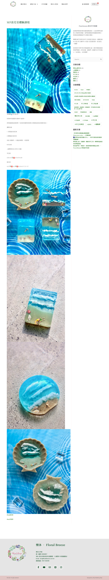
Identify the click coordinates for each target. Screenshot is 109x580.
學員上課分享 (77, 68)
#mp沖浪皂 (10, 519)
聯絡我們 (65, 4)
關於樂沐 (24, 4)
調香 (74, 81)
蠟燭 (74, 79)
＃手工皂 (94, 120)
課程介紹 (33, 4)
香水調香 (87, 116)
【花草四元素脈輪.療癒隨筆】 (81, 133)
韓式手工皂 (78, 116)
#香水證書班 (77, 100)
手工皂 (75, 74)
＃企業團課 (95, 116)
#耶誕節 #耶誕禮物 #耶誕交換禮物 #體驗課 (84, 96)
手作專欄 (44, 4)
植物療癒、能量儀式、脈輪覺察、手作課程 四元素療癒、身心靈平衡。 (87, 108)
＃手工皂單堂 (79, 124)
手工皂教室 (84, 103)
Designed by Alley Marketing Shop (94, 577)
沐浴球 (75, 76)
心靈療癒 (75, 70)
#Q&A (82, 89)
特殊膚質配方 (83, 112)
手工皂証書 (94, 103)
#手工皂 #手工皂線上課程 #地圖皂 (82, 93)
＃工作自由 (85, 120)
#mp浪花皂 (10, 515)
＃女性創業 (77, 120)
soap (93, 100)
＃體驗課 (97, 124)
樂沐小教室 (54, 4)
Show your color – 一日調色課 (82, 135)
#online (76, 89)
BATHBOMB (86, 100)
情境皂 (75, 72)
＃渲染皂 (89, 124)
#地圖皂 (88, 89)
